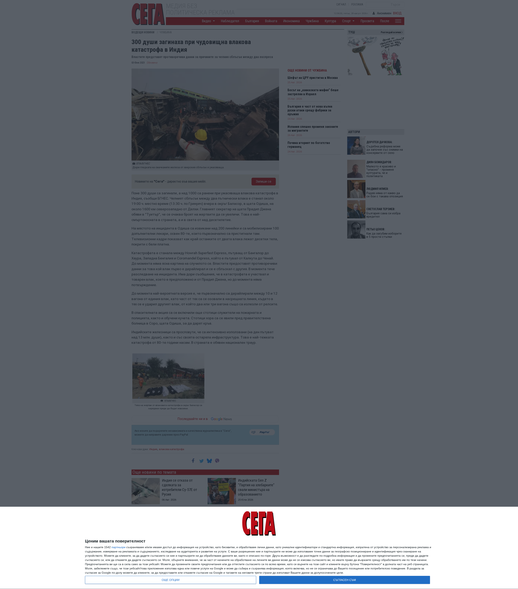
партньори (118, 547)
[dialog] (259, 548)
